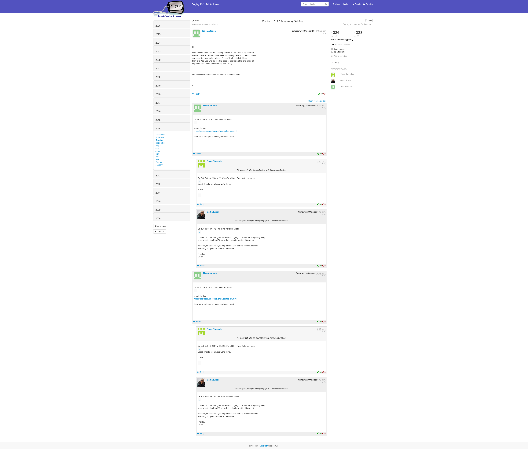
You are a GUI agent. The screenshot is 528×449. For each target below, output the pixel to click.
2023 (158, 51)
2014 (158, 128)
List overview (161, 226)
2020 (158, 77)
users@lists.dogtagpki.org (342, 39)
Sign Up (369, 4)
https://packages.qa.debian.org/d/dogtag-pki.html (215, 131)
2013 (158, 175)
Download (160, 231)
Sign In (357, 4)
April (157, 156)
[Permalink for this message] (326, 33)
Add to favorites (340, 55)
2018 (158, 94)
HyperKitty (263, 445)
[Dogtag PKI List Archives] (169, 4)
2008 (158, 218)
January (159, 164)
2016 (158, 111)
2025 (158, 34)
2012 (158, 184)
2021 (158, 68)
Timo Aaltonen (209, 30)
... (195, 122)
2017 (158, 102)
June (158, 151)
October (159, 140)
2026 (158, 25)
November (160, 137)
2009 (158, 209)
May (157, 153)
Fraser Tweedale (214, 161)
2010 (158, 201)
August (159, 145)
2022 (158, 59)
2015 (158, 119)
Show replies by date (317, 100)
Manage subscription (342, 44)
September (160, 142)
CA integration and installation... (206, 24)
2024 (158, 42)
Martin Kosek (213, 211)
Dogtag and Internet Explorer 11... (358, 24)
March (158, 159)
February (159, 162)
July (157, 148)
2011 (158, 192)
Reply (197, 93)
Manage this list (341, 4)
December (160, 134)
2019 (158, 85)
